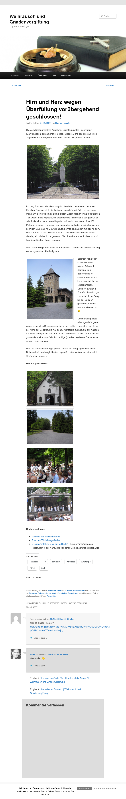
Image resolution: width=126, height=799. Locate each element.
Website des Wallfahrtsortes (46, 536)
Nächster (111, 85)
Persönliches (79, 590)
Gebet (48, 593)
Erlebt (69, 590)
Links (54, 75)
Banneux (33, 593)
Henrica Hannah (62, 123)
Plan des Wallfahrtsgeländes (46, 540)
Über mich (42, 75)
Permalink (51, 596)
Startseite (14, 75)
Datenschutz (67, 75)
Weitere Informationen (105, 788)
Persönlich (62, 593)
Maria (54, 593)
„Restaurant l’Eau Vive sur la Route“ (50, 543)
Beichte (41, 593)
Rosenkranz (73, 593)
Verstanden (84, 788)
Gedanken (28, 75)
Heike (32, 654)
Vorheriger (15, 85)
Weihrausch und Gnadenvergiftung (29, 19)
